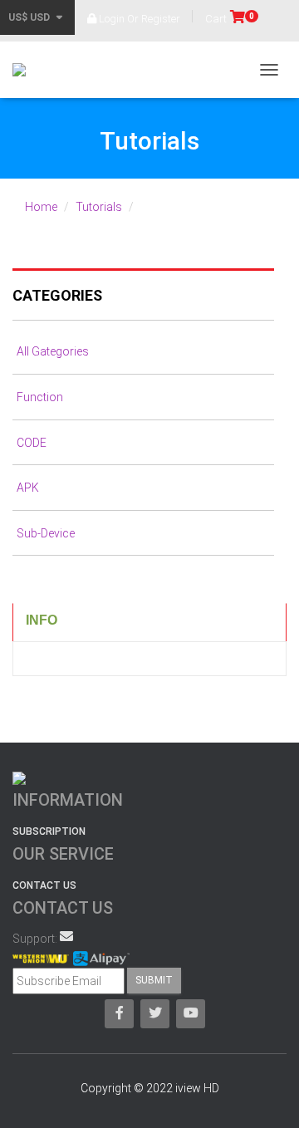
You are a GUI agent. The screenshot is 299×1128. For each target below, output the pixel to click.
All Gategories (53, 351)
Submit (154, 980)
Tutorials (99, 206)
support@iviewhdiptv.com (66, 936)
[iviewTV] (25, 69)
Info (41, 620)
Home (41, 206)
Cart (229, 18)
